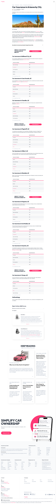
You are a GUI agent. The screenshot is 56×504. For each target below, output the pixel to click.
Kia (28, 466)
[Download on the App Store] (26, 494)
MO (21, 449)
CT (6, 449)
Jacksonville (39, 450)
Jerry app (7, 483)
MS (22, 449)
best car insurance (20, 41)
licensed (35, 498)
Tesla (22, 467)
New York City (48, 447)
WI (19, 450)
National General (25, 81)
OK (7, 450)
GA (9, 449)
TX (14, 450)
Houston (39, 449)
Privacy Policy (34, 481)
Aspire (20, 81)
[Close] (54, 500)
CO (5, 449)
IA (10, 449)
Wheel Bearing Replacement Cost (47, 469)
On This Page (14, 29)
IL (9, 453)
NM (3, 450)
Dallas (29, 453)
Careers (41, 481)
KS (13, 449)
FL (8, 449)
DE (7, 449)
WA (18, 450)
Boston (30, 450)
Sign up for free (6, 433)
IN (12, 449)
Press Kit (25, 481)
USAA (8, 467)
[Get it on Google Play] (32, 494)
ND (25, 449)
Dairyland (17, 81)
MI (19, 449)
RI (10, 450)
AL (1, 449)
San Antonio (48, 450)
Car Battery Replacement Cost (46, 463)
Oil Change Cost (44, 466)
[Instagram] (45, 494)
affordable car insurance (16, 250)
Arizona (35, 39)
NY (5, 450)
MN (20, 449)
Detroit (39, 447)
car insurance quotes (37, 36)
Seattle (47, 453)
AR (2, 449)
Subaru (36, 463)
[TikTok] (52, 494)
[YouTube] (50, 494)
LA (15, 449)
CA (4, 449)
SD (12, 450)
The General (9, 466)
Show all (47, 454)
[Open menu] (54, 2)
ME (18, 449)
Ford (15, 466)
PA (22, 453)
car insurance (38, 31)
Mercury (14, 91)
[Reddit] (54, 494)
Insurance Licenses (50, 481)
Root (13, 146)
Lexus (22, 463)
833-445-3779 (6, 482)
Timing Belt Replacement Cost (46, 467)
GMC (15, 467)
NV (4, 450)
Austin (29, 449)
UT (15, 450)
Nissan (22, 466)
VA (16, 450)
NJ (2, 450)
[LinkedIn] (49, 494)
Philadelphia (48, 449)
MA (16, 449)
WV (20, 450)
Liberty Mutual (3, 467)
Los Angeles (39, 453)
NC (24, 449)
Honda (16, 469)
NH (1, 450)
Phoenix (23, 32)
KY (14, 449)
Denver (30, 454)
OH (6, 450)
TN (13, 450)
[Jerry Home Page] (3, 1)
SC (11, 450)
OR (8, 450)
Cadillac (16, 463)
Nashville (39, 454)
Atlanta (30, 447)
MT (23, 449)
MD (17, 449)
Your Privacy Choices (27, 483)
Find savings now (35, 51)
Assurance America (26, 59)
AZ (3, 449)
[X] (47, 494)
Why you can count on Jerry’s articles (18, 308)
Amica (2, 463)
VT (17, 450)
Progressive (14, 67)
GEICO (2, 466)
